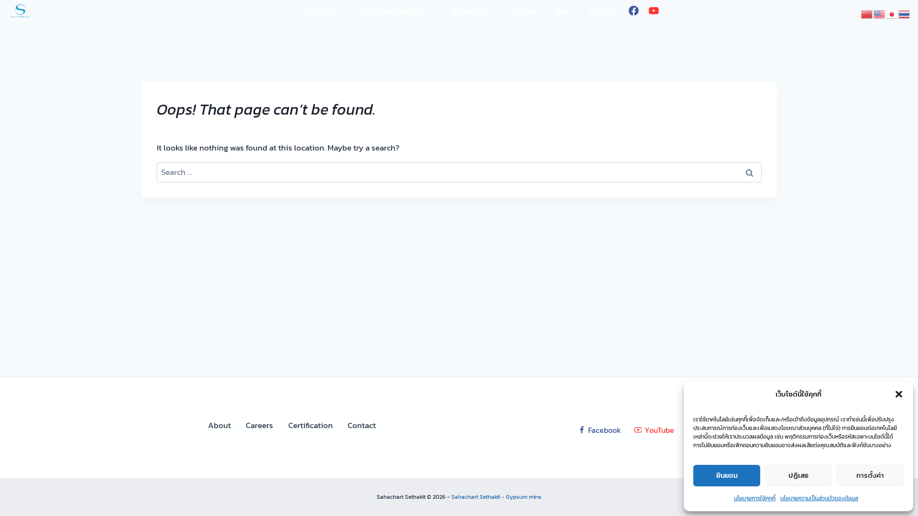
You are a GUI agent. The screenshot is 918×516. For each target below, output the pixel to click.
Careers (259, 425)
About (219, 425)
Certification (310, 425)
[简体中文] (867, 13)
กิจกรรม (526, 10)
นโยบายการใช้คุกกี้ (755, 498)
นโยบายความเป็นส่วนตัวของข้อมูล (819, 498)
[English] (880, 13)
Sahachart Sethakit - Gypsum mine (496, 497)
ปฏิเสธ (798, 475)
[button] (899, 394)
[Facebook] (634, 11)
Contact (362, 425)
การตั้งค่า (870, 475)
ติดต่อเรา (602, 10)
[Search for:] (459, 172)
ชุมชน (564, 10)
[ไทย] (904, 13)
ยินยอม (727, 475)
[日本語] (892, 13)
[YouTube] (653, 11)
